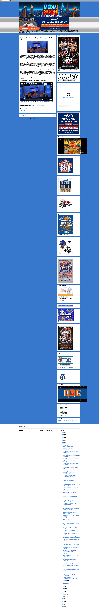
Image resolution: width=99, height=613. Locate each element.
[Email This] (39, 105)
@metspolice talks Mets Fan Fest (69, 563)
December (65, 445)
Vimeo (52, 101)
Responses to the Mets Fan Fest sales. (70, 565)
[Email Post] (37, 105)
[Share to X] (41, 105)
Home (37, 115)
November (65, 580)
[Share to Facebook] (42, 105)
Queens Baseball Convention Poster (70, 496)
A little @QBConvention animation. (69, 480)
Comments (43, 434)
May (64, 589)
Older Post (52, 115)
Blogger (59, 610)
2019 (63, 443)
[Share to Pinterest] (43, 105)
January (64, 596)
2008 (63, 607)
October (64, 581)
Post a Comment (24, 110)
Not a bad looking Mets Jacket (68, 446)
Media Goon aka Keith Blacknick (43, 101)
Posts (42, 432)
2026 (63, 432)
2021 (63, 440)
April (64, 591)
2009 (63, 606)
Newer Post (23, 115)
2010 (63, 604)
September (65, 583)
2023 (63, 437)
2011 (63, 603)
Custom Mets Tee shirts (67, 449)
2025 (63, 434)
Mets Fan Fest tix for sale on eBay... (69, 492)
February (65, 594)
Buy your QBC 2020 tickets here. (69, 526)
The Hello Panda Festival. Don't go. (69, 536)
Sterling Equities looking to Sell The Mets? (71, 562)
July (64, 586)
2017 (63, 599)
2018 (63, 598)
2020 (63, 442)
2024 (63, 435)
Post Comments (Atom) (40, 118)
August (64, 585)
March (64, 593)
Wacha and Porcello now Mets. (69, 519)
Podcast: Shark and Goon (68, 448)
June (64, 588)
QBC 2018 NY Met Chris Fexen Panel (27, 101)
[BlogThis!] (40, 105)
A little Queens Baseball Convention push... (71, 544)
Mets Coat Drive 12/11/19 (67, 546)
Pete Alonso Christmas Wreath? (69, 530)
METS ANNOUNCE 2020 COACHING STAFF (71, 537)
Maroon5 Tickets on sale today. (69, 517)
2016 (63, 601)
